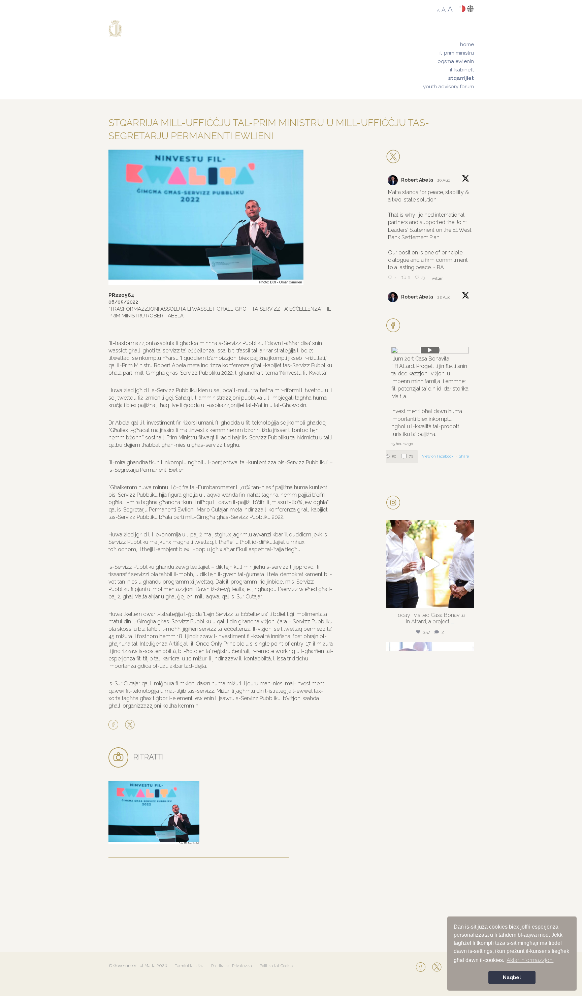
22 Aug (444, 297)
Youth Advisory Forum (448, 87)
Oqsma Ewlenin (456, 61)
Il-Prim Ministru (457, 53)
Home (467, 44)
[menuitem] (448, 44)
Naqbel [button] (512, 977)
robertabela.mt (429, 527)
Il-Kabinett (462, 70)
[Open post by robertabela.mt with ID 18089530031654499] (430, 564)
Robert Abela (417, 180)
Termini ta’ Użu (189, 966)
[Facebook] (115, 725)
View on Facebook (438, 456)
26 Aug (444, 180)
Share (464, 456)
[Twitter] (130, 725)
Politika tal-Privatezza (231, 966)
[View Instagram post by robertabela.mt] (467, 599)
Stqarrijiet (461, 78)
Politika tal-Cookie (276, 966)
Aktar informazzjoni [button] (530, 960)
